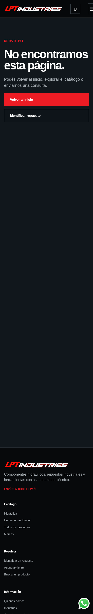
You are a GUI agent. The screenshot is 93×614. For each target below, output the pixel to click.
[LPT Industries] (33, 8)
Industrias (10, 608)
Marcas (9, 534)
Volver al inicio (21, 99)
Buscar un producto (17, 574)
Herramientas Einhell (17, 520)
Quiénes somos (14, 601)
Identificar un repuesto (18, 560)
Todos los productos (17, 527)
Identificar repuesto (25, 115)
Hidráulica (10, 513)
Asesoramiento (14, 567)
